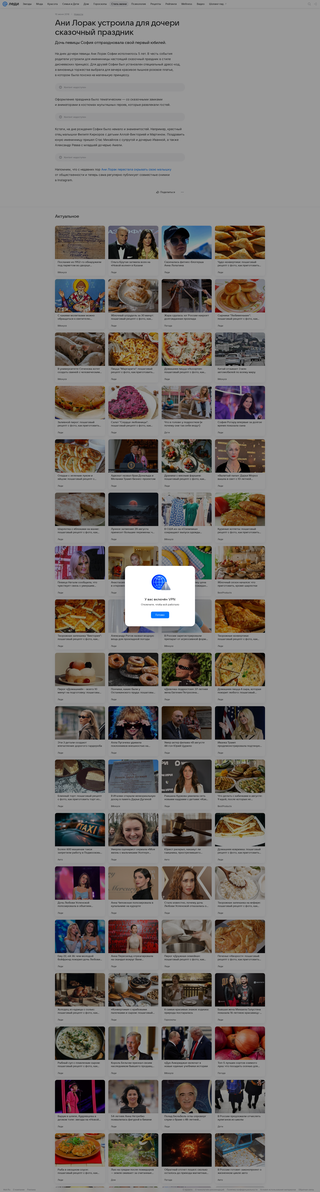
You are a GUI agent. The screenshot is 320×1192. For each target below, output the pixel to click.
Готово (160, 614)
